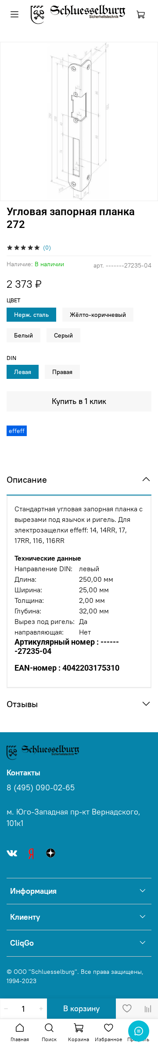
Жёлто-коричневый (98, 315)
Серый (63, 335)
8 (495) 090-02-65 (41, 788)
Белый (23, 335)
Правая (62, 372)
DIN (11, 358)
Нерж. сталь (31, 315)
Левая (22, 372)
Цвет (14, 300)
